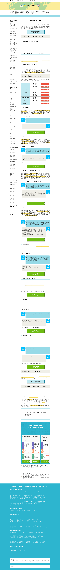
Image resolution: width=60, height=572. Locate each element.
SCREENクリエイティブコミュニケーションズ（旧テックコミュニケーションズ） (13, 126)
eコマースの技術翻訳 (22, 532)
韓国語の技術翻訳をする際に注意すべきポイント (13, 44)
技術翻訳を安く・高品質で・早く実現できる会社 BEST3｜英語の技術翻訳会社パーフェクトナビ (26, 0)
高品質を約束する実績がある (13, 75)
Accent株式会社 (28, 526)
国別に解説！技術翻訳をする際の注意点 (14, 21)
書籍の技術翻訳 (43, 541)
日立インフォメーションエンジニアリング (13, 129)
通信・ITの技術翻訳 (12, 168)
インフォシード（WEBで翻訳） (12, 104)
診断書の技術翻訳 (26, 416)
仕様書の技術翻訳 (12, 173)
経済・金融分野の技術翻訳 (39, 532)
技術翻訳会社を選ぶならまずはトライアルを (13, 83)
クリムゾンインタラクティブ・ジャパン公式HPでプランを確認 (36, 203)
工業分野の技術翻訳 (12, 188)
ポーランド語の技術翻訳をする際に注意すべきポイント (13, 24)
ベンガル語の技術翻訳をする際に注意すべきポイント (13, 61)
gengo (19, 527)
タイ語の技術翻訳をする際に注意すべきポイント (13, 63)
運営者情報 (11, 214)
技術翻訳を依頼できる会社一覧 (14, 88)
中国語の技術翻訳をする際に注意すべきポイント (13, 49)
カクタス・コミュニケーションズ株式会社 (13, 143)
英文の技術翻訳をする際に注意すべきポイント (13, 51)
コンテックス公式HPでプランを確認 (35, 274)
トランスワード (34, 521)
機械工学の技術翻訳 (40, 536)
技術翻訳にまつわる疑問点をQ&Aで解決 (14, 206)
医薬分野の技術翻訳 (12, 156)
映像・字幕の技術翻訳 (12, 155)
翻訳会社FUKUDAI (27, 335)
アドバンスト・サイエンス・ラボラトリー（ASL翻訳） (13, 109)
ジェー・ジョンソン (12, 112)
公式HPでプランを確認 (45, 86)
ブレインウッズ (12, 122)
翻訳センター (37, 525)
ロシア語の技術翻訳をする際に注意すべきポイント (13, 29)
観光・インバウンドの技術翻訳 (13, 159)
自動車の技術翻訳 (12, 536)
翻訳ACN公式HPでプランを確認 (35, 331)
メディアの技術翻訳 (12, 152)
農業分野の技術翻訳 (12, 164)
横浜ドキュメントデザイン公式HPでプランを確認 (36, 295)
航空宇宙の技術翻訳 (27, 415)
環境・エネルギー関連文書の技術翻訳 (13, 182)
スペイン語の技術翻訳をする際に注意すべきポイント (13, 46)
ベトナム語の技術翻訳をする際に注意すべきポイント (13, 53)
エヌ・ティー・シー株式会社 (13, 92)
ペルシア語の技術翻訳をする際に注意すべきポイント (13, 68)
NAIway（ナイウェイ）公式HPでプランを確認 (35, 166)
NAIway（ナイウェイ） (28, 136)
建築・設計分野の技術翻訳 (22, 535)
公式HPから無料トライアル (26, 461)
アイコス (25, 207)
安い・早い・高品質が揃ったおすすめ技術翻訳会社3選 (35, 32)
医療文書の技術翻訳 (12, 187)
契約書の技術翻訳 (12, 199)
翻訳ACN (25, 299)
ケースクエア (26, 107)
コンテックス (26, 244)
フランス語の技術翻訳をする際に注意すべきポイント (13, 42)
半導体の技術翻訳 (20, 542)
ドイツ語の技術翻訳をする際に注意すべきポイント (13, 31)
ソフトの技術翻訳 (12, 192)
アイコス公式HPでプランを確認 (35, 239)
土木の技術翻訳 (12, 198)
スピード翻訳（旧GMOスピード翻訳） (13, 106)
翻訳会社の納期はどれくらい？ (13, 81)
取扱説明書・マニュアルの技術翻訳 (13, 175)
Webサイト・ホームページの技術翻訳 (13, 178)
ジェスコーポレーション (13, 118)
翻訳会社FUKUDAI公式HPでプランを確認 (35, 367)
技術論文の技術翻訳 (12, 176)
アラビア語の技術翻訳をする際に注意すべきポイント (13, 39)
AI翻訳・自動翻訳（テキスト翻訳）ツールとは (14, 210)
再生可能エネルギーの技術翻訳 (13, 170)
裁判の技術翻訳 (21, 541)
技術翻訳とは (11, 74)
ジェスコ (11, 95)
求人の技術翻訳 (42, 542)
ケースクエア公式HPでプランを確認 (35, 132)
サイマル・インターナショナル (13, 136)
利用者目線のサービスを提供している (13, 77)
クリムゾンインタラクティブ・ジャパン (32, 170)
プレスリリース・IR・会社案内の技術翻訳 (13, 180)
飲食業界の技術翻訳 (12, 149)
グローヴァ (11, 102)
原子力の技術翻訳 (12, 195)
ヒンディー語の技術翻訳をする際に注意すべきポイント (13, 36)
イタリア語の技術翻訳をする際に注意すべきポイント (13, 26)
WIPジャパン (11, 91)
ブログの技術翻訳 (12, 191)
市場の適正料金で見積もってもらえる (13, 79)
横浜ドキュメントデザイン (29, 278)
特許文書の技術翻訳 (12, 184)
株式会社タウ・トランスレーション (13, 141)
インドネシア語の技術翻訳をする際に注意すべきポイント (13, 58)
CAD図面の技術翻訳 (12, 161)
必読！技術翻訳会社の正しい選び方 (14, 72)
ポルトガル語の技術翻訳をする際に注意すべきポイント (13, 33)
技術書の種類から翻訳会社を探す (28, 414)
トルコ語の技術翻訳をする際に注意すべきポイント (13, 56)
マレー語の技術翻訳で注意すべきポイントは (13, 65)
